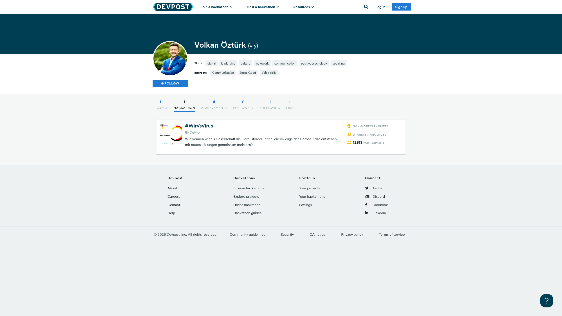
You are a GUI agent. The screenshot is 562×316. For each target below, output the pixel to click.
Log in (380, 7)
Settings (305, 205)
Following (269, 104)
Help (171, 213)
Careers (174, 196)
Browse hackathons (248, 188)
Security (287, 234)
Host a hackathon (261, 7)
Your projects (309, 188)
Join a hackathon (215, 7)
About (172, 188)
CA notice (317, 234)
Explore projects (246, 196)
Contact (174, 205)
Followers (243, 104)
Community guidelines (247, 234)
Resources (302, 7)
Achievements (214, 104)
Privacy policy (352, 234)
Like (289, 104)
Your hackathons (312, 196)
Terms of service (392, 234)
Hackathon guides (247, 213)
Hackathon (184, 104)
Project (160, 104)
